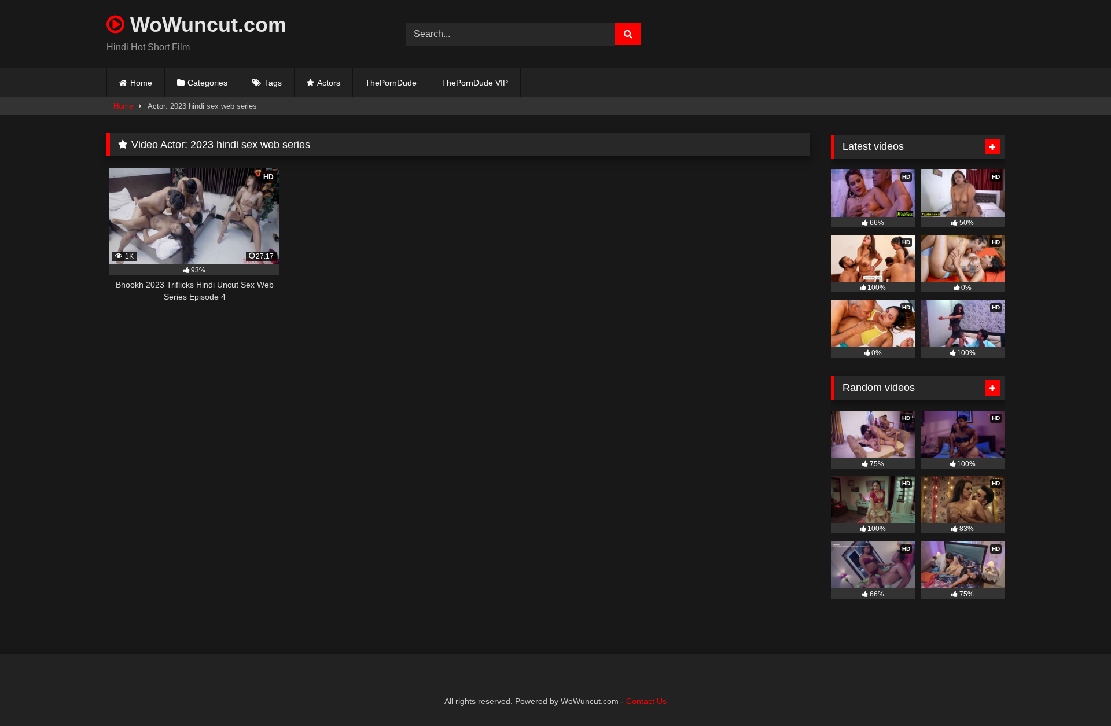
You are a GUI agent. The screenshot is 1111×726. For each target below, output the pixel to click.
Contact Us (646, 701)
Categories (207, 82)
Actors (328, 82)
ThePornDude (391, 82)
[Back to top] (1075, 691)
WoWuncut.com (205, 24)
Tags (273, 82)
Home (141, 82)
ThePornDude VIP (475, 82)
